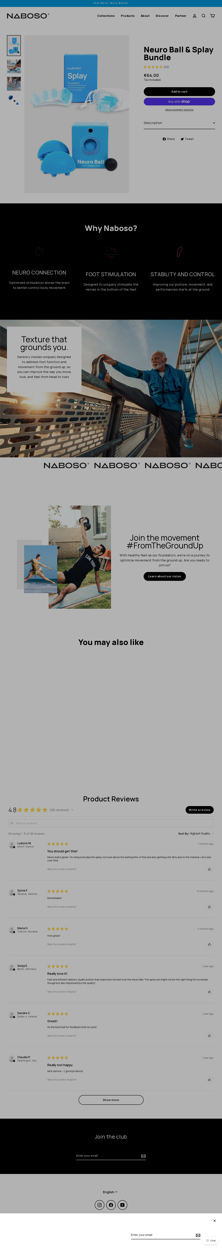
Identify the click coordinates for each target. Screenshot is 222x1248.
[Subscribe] (197, 1235)
